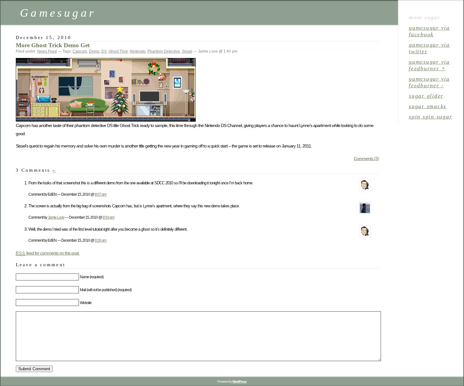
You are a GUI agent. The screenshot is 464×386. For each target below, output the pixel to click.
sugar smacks (427, 106)
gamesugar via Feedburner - (429, 82)
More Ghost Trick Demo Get (53, 45)
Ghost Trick (118, 51)
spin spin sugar (430, 116)
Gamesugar (58, 12)
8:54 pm (108, 217)
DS (104, 51)
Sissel (187, 51)
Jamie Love (56, 217)
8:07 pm (100, 194)
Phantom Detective (163, 51)
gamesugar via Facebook (429, 31)
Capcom (80, 51)
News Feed (47, 51)
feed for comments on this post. (48, 253)
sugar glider (426, 96)
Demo (94, 51)
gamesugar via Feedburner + (429, 65)
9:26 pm (100, 240)
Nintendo (138, 51)
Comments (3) (366, 158)
